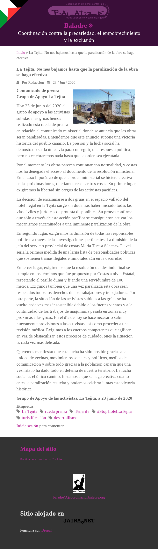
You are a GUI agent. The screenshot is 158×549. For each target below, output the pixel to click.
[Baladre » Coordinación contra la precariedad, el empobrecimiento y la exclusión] (79, 11)
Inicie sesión (27, 425)
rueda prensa (56, 411)
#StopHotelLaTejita (114, 411)
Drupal (46, 530)
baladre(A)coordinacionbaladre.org (79, 497)
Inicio (20, 52)
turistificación (34, 417)
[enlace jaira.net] (79, 521)
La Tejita (29, 411)
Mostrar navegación (7, 6)
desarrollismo (66, 417)
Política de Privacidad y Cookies (41, 459)
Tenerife (82, 411)
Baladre (75, 25)
